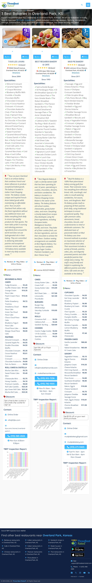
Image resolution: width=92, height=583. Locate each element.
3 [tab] (45, 51)
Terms (81, 576)
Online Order (13, 414)
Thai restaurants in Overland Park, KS (56, 553)
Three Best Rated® (19, 581)
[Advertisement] (46, 512)
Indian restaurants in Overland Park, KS (33, 541)
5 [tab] (19, 51)
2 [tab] (14, 51)
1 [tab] (12, 51)
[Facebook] (71, 572)
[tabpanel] (16, 42)
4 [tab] (47, 51)
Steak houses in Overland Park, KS (55, 547)
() (21, 65)
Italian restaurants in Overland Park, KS (33, 547)
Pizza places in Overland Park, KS (31, 559)
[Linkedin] (89, 572)
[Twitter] (76, 572)
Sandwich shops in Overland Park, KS (56, 541)
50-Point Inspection (25, 20)
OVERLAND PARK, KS (18, 10)
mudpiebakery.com (75, 442)
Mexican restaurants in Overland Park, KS (33, 553)
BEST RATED (5, 10)
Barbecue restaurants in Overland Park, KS (11, 541)
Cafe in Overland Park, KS (11, 547)
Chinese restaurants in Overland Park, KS (11, 553)
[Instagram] (80, 572)
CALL (8, 57)
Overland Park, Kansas (57, 535)
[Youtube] (84, 572)
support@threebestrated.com (81, 563)
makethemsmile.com (46, 373)
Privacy (74, 576)
